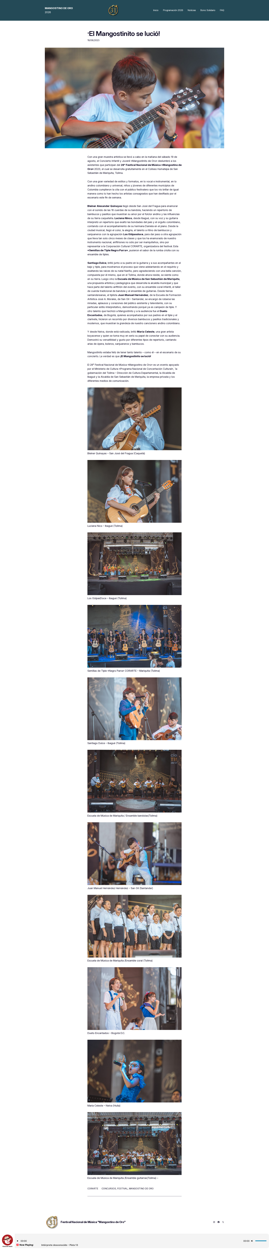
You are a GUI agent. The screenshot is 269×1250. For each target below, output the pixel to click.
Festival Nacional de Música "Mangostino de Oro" (93, 1222)
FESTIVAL (122, 1188)
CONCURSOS (109, 1188)
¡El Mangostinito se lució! (123, 33)
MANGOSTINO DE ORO (141, 1188)
